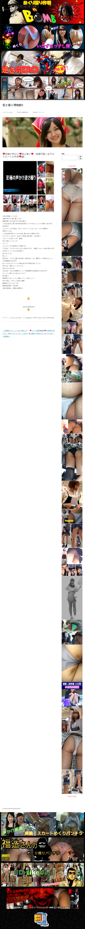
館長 (52, 317)
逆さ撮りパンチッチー (39, 112)
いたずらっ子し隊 (15, 317)
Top (80, 924)
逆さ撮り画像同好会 (22, 112)
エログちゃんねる (7, 112)
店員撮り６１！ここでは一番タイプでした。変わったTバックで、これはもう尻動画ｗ (15, 333)
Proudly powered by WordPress (11, 808)
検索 (63, 154)
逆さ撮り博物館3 (12, 105)
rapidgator (28, 317)
